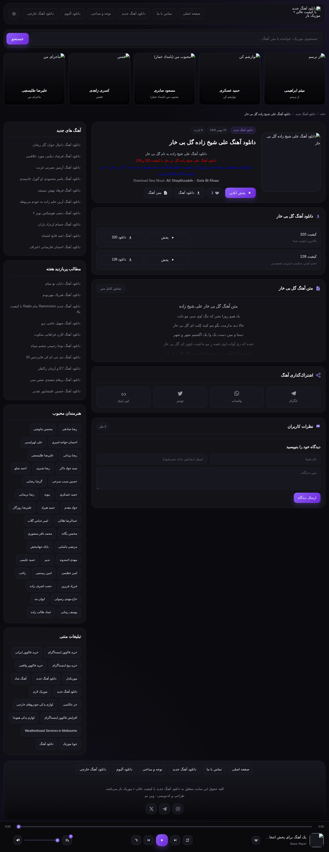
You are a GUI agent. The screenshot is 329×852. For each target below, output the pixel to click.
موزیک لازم (40, 691)
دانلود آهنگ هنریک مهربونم (61, 295)
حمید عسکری (68, 494)
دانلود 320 (119, 237)
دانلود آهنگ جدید (133, 13)
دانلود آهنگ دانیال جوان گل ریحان (56, 145)
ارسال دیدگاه (307, 498)
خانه (322, 114)
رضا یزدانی (70, 455)
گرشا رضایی (34, 481)
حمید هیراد (48, 507)
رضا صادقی (69, 429)
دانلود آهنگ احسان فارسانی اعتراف (55, 247)
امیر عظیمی (69, 573)
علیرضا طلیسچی (42, 455)
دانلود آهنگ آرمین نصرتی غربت (58, 167)
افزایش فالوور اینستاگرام (60, 717)
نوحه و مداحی (101, 13)
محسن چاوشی (42, 429)
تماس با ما (164, 13)
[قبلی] (148, 840)
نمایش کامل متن (110, 288)
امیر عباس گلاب (38, 521)
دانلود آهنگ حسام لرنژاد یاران (59, 224)
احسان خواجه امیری (64, 442)
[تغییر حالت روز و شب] (13, 13)
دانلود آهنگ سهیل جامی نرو (60, 323)
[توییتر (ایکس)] (151, 808)
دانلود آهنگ (199, 154)
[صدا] (18, 840)
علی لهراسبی (33, 442)
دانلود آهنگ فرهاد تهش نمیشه (59, 190)
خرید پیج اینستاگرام (64, 665)
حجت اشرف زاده (41, 586)
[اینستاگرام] (177, 808)
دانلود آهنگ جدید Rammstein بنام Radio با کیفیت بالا (45, 309)
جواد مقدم (71, 507)
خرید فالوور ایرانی (26, 652)
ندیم (47, 560)
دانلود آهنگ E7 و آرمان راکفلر (59, 368)
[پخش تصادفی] (136, 840)
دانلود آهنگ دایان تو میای (62, 283)
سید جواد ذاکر (68, 468)
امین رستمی (44, 573)
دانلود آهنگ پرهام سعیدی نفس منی (55, 380)
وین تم (149, 796)
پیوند (47, 494)
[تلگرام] (164, 808)
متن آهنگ (154, 193)
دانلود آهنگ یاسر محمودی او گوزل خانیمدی (50, 179)
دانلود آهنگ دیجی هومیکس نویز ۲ (56, 213)
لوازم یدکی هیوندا (24, 717)
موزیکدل (71, 678)
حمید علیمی (27, 560)
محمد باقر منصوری (40, 533)
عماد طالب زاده (41, 612)
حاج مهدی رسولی (65, 599)
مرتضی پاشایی (67, 547)
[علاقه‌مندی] (256, 840)
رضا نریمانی (26, 494)
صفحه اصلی (191, 13)
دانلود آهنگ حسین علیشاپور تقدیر (56, 391)
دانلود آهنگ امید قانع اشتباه (61, 236)
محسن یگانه (69, 533)
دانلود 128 (119, 259)
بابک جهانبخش (39, 547)
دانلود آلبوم (72, 13)
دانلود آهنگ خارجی (40, 13)
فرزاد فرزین (69, 586)
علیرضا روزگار (22, 507)
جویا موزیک (70, 744)
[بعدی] (175, 840)
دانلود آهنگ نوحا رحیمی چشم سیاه (55, 346)
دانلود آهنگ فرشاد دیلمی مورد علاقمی (53, 156)
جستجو (18, 39)
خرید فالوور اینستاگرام (62, 652)
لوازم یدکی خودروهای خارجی (34, 704)
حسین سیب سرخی (64, 481)
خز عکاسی (70, 704)
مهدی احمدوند (68, 560)
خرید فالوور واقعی (31, 665)
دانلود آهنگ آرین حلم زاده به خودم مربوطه (50, 202)
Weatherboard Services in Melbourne (51, 731)
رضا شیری (43, 468)
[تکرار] (188, 840)
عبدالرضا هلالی (67, 521)
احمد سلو (20, 468)
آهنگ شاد (20, 678)
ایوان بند (39, 599)
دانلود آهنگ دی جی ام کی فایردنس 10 (53, 357)
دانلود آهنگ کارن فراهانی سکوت (57, 334)
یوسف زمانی (69, 612)
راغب (22, 573)
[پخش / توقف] (162, 840)
